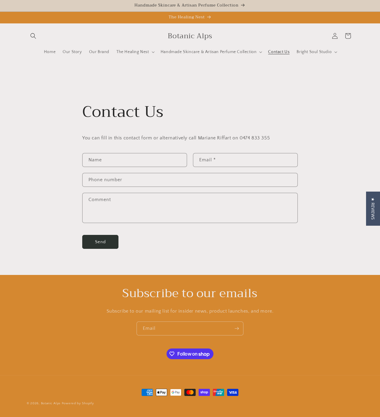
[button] (33, 35)
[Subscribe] (236, 328)
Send (100, 241)
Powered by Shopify (78, 403)
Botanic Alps (51, 403)
